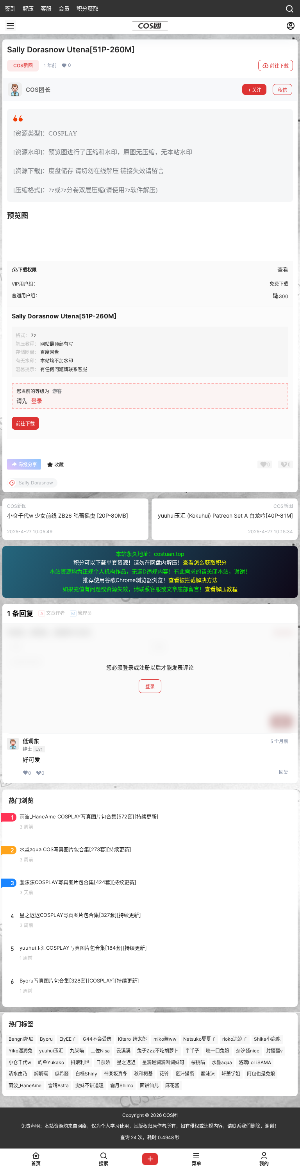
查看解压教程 (221, 589)
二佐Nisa (100, 1051)
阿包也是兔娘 (261, 1074)
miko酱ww (165, 1039)
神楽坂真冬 (115, 1074)
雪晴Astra (58, 1085)
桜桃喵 (198, 1062)
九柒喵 (77, 1051)
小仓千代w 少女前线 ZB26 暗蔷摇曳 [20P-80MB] (67, 515)
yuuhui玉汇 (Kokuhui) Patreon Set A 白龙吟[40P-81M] (225, 515)
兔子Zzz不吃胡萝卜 (158, 1051)
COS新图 (23, 65)
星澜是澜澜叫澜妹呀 (163, 1062)
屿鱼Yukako (51, 1062)
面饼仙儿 (149, 1085)
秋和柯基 (143, 1074)
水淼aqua (222, 1062)
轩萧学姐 (230, 1074)
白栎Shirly (86, 1074)
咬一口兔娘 (217, 1051)
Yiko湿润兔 (20, 1051)
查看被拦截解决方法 (193, 580)
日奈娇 (103, 1062)
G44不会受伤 (97, 1039)
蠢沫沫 (208, 1074)
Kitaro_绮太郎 (132, 1039)
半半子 (192, 1051)
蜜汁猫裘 (184, 1074)
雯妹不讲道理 (89, 1085)
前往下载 (279, 66)
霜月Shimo (121, 1085)
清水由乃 (18, 1074)
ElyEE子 (67, 1039)
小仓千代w (20, 1062)
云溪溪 (123, 1051)
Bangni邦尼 (21, 1039)
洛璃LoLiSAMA (255, 1062)
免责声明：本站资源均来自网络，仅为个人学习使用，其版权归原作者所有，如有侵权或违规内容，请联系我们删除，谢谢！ (150, 1126)
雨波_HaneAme (25, 1085)
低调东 (31, 741)
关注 (256, 90)
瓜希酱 (62, 1074)
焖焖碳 (41, 1074)
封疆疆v (274, 1051)
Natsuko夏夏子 (199, 1039)
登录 (36, 400)
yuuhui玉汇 (51, 1051)
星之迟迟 (126, 1062)
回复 (283, 772)
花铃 (164, 1074)
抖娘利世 (80, 1062)
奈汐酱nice (247, 1051)
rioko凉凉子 (234, 1039)
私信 (282, 90)
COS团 (170, 1115)
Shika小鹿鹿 (267, 1039)
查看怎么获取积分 (205, 562)
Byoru (46, 1039)
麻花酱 (172, 1085)
